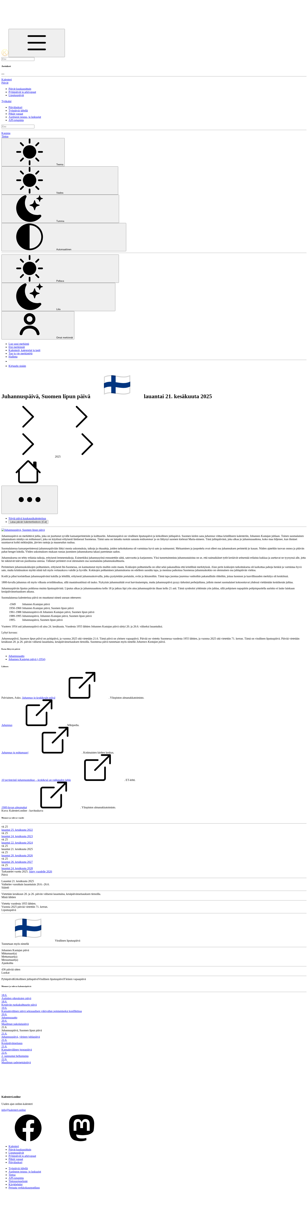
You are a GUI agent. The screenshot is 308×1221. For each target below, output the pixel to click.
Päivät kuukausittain (20, 88)
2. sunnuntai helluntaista (15, 1056)
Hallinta (13, 356)
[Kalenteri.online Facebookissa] (28, 1140)
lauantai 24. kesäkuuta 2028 (17, 868)
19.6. (4, 1007)
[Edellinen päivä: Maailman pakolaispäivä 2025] (28, 429)
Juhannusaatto (16, 656)
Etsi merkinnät (17, 347)
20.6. (4, 1014)
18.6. (4, 995)
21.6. (4, 1033)
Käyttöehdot (15, 1184)
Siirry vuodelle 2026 (40, 871)
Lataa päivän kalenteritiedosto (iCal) (28, 522)
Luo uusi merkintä (19, 343)
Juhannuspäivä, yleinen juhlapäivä (20, 1036)
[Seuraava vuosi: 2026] (87, 456)
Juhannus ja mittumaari (14, 752)
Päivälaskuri (15, 107)
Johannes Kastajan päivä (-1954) (27, 659)
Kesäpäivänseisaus (11, 1043)
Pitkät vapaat (16, 113)
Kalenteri (6, 79)
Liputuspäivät (16, 95)
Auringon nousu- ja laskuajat (25, 116)
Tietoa (4, 136)
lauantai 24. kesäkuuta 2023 (17, 836)
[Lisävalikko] (29, 500)
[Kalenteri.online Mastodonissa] (81, 1140)
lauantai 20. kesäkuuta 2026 (17, 855)
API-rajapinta (16, 120)
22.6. (4, 1052)
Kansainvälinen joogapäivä (16, 1049)
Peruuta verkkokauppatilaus (24, 1187)
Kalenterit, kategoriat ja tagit (24, 350)
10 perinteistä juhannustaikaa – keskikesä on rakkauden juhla (36, 779)
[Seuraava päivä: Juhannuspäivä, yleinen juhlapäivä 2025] (81, 429)
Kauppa (5, 133)
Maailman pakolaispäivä (15, 1023)
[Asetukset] (37, 43)
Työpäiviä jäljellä (18, 110)
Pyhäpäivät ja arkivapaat (22, 91)
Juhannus (6, 725)
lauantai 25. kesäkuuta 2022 (17, 829)
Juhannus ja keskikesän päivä (38, 697)
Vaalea (59, 192)
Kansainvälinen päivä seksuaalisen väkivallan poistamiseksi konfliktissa (41, 1011)
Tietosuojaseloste (18, 1181)
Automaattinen (63, 249)
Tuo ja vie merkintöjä (20, 353)
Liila (58, 309)
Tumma (60, 221)
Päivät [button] (4, 82)
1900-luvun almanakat (14, 807)
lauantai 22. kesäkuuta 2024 (17, 842)
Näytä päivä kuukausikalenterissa (27, 518)
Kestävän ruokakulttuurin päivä (19, 1004)
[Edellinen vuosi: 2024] (28, 456)
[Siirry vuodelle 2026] (28, 483)
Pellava (60, 281)
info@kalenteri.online (13, 1109)
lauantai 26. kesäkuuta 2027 (17, 861)
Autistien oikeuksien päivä (16, 998)
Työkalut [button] (6, 101)
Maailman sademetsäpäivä (16, 1062)
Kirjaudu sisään (17, 365)
